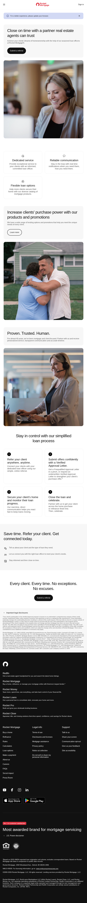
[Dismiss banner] (79, 16)
